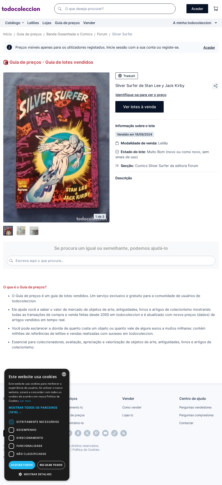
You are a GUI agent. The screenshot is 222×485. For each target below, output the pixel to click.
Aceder (209, 47)
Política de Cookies (85, 449)
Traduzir (129, 76)
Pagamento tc (73, 407)
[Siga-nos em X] (87, 433)
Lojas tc (127, 415)
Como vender (131, 407)
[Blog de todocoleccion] (123, 433)
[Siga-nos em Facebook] (78, 433)
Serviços (70, 398)
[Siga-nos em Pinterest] (96, 433)
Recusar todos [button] (51, 465)
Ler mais (25, 401)
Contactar (186, 423)
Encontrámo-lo (73, 423)
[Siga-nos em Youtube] (105, 433)
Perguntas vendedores (195, 407)
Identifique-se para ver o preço (141, 95)
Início (7, 34)
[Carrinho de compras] (216, 8)
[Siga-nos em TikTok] (114, 433)
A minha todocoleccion (192, 23)
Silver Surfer (122, 34)
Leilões (33, 23)
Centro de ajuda (192, 398)
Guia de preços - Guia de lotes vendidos (51, 62)
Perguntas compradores (196, 415)
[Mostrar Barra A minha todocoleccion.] (216, 22)
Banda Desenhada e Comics (69, 34)
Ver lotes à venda (139, 107)
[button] (37, 409)
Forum (102, 34)
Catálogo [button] (13, 23)
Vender (89, 23)
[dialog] (36, 425)
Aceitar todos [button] (22, 465)
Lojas (46, 23)
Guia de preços (67, 23)
